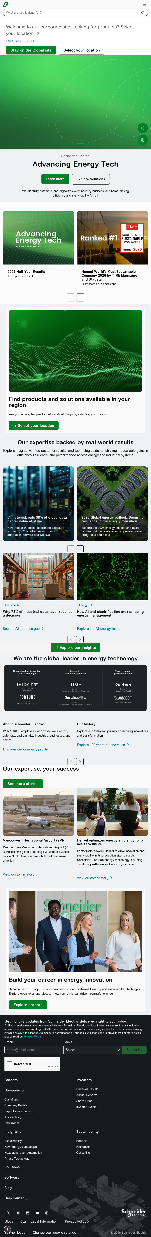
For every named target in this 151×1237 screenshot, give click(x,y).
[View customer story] (21, 874)
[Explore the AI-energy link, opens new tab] (99, 629)
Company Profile (15, 1105)
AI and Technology (16, 1158)
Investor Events (86, 1107)
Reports (81, 1141)
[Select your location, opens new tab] (34, 425)
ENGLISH (12, 41)
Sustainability (13, 1141)
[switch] (7, 1229)
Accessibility (12, 1117)
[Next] (80, 297)
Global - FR (13, 1221)
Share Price (84, 1101)
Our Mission (12, 1099)
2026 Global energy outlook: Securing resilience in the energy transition (112, 519)
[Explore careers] (28, 1004)
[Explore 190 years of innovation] (103, 745)
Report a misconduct (18, 1111)
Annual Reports (86, 1095)
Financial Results (87, 1089)
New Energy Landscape (20, 1147)
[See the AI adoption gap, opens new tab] (23, 629)
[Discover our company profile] (27, 749)
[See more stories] (23, 783)
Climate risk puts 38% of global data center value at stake (37, 519)
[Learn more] (55, 179)
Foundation (83, 1147)
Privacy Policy (32, 1036)
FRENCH (28, 41)
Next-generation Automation (23, 1152)
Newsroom (11, 1123)
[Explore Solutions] (91, 179)
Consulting (83, 1152)
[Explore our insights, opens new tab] (75, 647)
